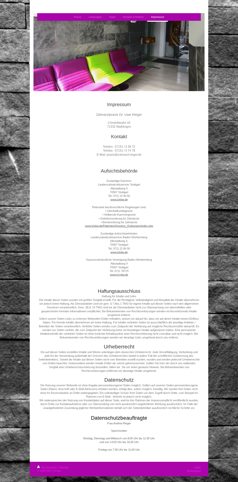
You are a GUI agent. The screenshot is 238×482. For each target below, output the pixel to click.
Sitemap (64, 467)
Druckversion (49, 467)
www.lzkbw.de (119, 199)
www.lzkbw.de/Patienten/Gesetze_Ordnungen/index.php (119, 225)
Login (197, 467)
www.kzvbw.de (119, 274)
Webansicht (194, 470)
